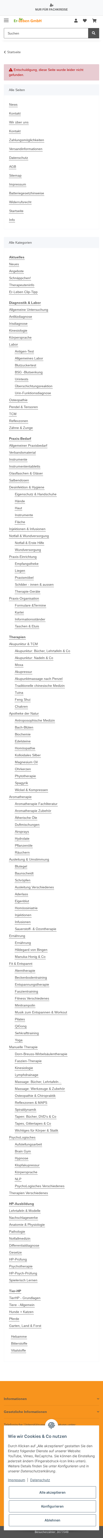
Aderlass (21, 894)
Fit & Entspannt (20, 964)
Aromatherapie (20, 797)
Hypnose (21, 1158)
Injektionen (23, 915)
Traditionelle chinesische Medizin (40, 686)
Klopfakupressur (27, 1165)
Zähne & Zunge (21, 428)
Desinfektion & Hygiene (26, 487)
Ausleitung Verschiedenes (34, 887)
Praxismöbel (24, 577)
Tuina (19, 692)
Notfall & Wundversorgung (29, 536)
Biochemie (23, 734)
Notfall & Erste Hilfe (29, 543)
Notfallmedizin (19, 1238)
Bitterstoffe (19, 1343)
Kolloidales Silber (28, 755)
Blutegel (21, 866)
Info (12, 220)
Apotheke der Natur (24, 713)
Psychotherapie (21, 1266)
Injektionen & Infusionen (27, 529)
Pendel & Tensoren (23, 407)
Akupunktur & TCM (23, 644)
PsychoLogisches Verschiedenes (39, 1186)
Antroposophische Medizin (35, 720)
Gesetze (15, 1252)
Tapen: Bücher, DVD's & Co (35, 1116)
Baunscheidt (24, 873)
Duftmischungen (27, 825)
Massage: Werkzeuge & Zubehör (40, 1089)
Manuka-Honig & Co (30, 957)
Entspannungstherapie (32, 984)
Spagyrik (21, 783)
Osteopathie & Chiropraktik (35, 1096)
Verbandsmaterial (22, 452)
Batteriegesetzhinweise (26, 193)
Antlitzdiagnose (20, 316)
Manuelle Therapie (23, 1047)
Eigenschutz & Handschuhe (36, 494)
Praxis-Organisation (24, 598)
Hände (20, 501)
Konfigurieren (52, 1506)
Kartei (19, 612)
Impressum (17, 184)
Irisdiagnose (18, 323)
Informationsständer (30, 619)
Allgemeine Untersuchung (28, 310)
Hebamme (19, 1336)
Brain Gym (23, 1151)
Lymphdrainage (26, 1075)
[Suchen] (93, 33)
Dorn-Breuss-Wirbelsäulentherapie (41, 1054)
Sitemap (15, 175)
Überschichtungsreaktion (33, 386)
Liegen (20, 570)
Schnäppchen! (20, 278)
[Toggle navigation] (6, 19)
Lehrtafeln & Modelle (24, 1211)
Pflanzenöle (24, 845)
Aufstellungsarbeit (28, 1144)
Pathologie (17, 1231)
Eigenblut (22, 901)
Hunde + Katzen (21, 1312)
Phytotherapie (25, 776)
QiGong (21, 1026)
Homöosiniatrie (26, 908)
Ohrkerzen (23, 769)
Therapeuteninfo (21, 285)
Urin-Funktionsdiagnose (33, 393)
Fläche (20, 522)
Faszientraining (26, 991)
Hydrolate (22, 838)
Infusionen (23, 922)
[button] (76, 21)
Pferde (14, 1319)
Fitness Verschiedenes (32, 998)
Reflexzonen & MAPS (31, 1102)
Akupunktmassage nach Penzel (39, 679)
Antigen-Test (24, 351)
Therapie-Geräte (27, 591)
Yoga (19, 1040)
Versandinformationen (25, 149)
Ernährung (17, 936)
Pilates (20, 1019)
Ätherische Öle (26, 818)
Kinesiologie (18, 330)
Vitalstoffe (18, 1350)
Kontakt (15, 113)
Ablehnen (52, 1520)
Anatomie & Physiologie (27, 1224)
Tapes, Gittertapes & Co (33, 1123)
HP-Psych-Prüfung (23, 1273)
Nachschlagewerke (23, 1218)
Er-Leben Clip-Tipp (23, 292)
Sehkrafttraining (27, 1033)
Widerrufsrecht (20, 202)
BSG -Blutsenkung (29, 372)
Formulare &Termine (30, 605)
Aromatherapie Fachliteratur (36, 804)
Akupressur (23, 672)
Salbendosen (19, 480)
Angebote (16, 271)
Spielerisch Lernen (23, 1280)
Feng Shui (22, 699)
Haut (18, 508)
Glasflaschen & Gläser (26, 473)
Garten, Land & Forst (25, 1326)
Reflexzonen (18, 421)
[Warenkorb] (94, 21)
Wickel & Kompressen (31, 790)
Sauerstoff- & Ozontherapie (35, 929)
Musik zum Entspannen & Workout (41, 1012)
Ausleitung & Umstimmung (29, 859)
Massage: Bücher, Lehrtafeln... (38, 1082)
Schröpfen (22, 880)
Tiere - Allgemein (21, 1305)
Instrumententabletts (24, 466)
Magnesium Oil (26, 762)
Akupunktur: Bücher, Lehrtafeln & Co (42, 651)
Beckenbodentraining (31, 977)
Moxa (19, 665)
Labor (13, 344)
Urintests (21, 379)
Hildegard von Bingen (31, 950)
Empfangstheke (27, 564)
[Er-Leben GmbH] (27, 21)
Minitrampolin (25, 1005)
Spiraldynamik (25, 1109)
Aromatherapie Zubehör (33, 811)
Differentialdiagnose (24, 1245)
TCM (13, 414)
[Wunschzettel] (84, 21)
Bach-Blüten (24, 727)
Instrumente (18, 459)
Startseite (16, 211)
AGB (12, 166)
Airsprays (22, 831)
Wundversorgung (28, 550)
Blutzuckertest (25, 365)
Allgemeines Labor (29, 358)
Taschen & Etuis (27, 626)
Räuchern (22, 852)
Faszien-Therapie (28, 1061)
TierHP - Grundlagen (24, 1298)
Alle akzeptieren (52, 1492)
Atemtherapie (25, 970)
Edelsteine (23, 741)
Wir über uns (19, 122)
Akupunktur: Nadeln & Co (34, 658)
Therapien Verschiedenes (28, 1193)
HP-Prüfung (18, 1259)
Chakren (21, 706)
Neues (14, 264)
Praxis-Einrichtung (23, 557)
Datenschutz (18, 158)
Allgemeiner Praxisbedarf (28, 445)
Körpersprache (20, 337)
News (13, 104)
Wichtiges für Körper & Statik (36, 1130)
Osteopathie (18, 400)
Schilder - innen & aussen (34, 584)
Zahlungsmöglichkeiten (26, 140)
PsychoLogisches (22, 1137)
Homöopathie (25, 748)
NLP (18, 1179)
